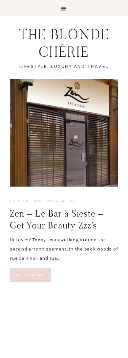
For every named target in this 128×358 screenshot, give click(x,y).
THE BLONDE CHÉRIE (64, 43)
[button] (64, 8)
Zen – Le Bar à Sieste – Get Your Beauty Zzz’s (57, 219)
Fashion (19, 201)
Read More (30, 275)
